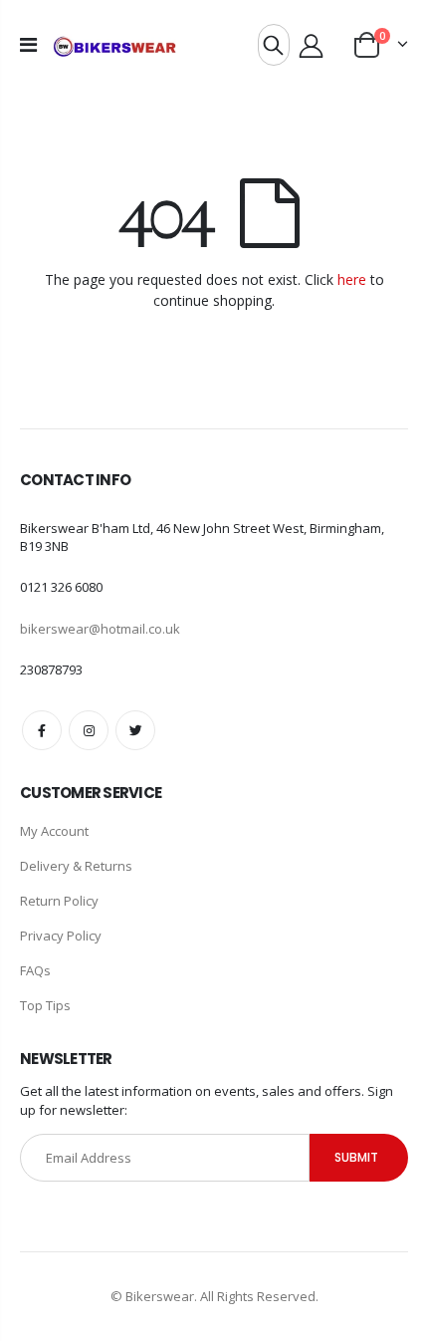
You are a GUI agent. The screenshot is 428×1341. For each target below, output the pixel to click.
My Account (54, 831)
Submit (356, 1157)
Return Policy (59, 901)
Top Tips (45, 1005)
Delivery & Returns (76, 866)
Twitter (135, 730)
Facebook (42, 730)
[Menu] (28, 44)
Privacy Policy (61, 935)
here (351, 279)
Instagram (88, 730)
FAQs (35, 970)
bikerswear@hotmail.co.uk (100, 629)
